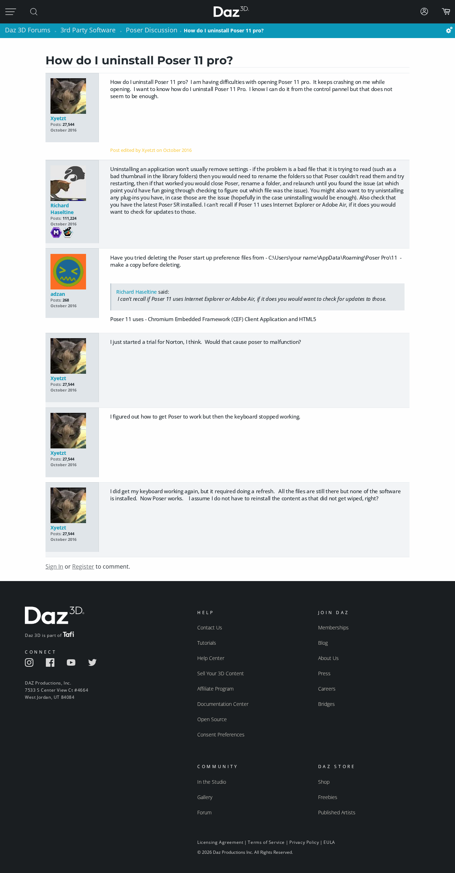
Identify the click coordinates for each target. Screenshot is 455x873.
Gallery (204, 797)
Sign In (54, 566)
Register (83, 566)
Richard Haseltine (62, 208)
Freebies (327, 797)
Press (324, 673)
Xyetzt (58, 118)
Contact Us (209, 627)
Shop (324, 781)
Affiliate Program (215, 688)
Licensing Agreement (220, 842)
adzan (57, 294)
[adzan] (71, 272)
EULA (329, 842)
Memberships (333, 627)
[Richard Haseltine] (71, 183)
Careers (327, 688)
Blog (323, 642)
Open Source (212, 719)
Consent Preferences (221, 734)
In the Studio (211, 781)
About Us (328, 658)
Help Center (210, 658)
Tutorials (206, 642)
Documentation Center (222, 704)
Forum (204, 812)
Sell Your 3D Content (220, 673)
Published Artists (336, 812)
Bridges (326, 704)
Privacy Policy (304, 842)
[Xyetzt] (71, 96)
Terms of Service (266, 842)
